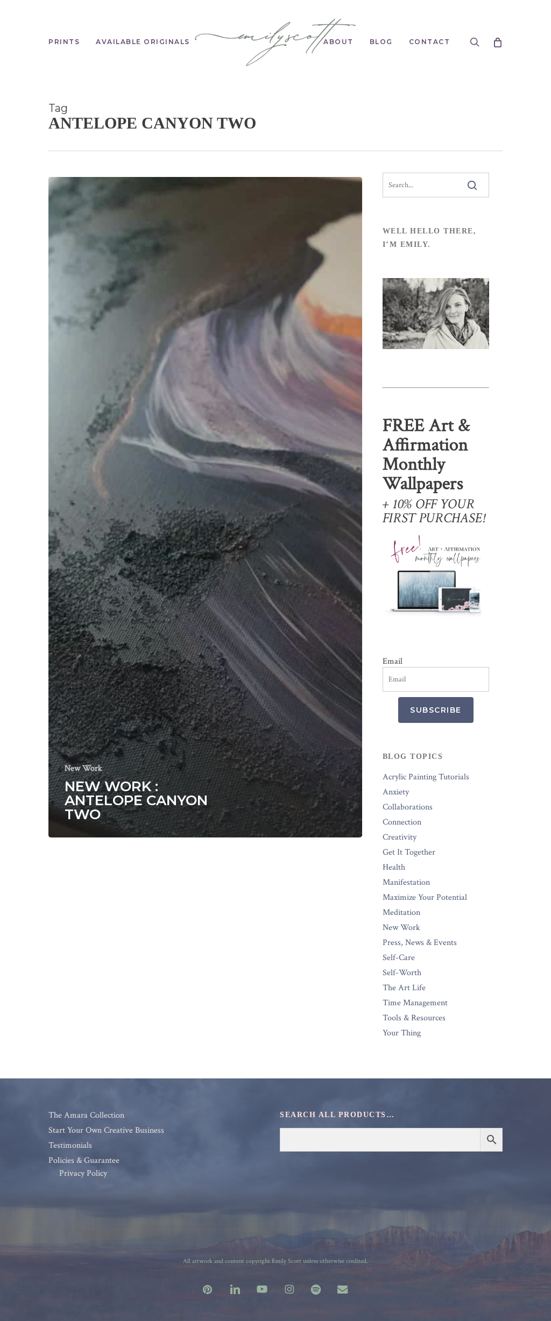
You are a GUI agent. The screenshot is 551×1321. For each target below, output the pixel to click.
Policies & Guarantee (83, 1160)
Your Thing (402, 1033)
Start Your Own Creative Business (106, 1130)
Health (394, 867)
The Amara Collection (86, 1115)
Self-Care (399, 958)
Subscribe (436, 710)
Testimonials (70, 1145)
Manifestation (406, 882)
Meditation (401, 912)
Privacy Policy (83, 1173)
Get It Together (409, 852)
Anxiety (396, 792)
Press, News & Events (420, 943)
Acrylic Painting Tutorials (426, 777)
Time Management (415, 1003)
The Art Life (404, 988)
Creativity (399, 837)
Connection (402, 822)
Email (392, 661)
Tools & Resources (414, 1018)
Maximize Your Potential (425, 897)
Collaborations (408, 807)
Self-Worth (402, 973)
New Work (83, 768)
